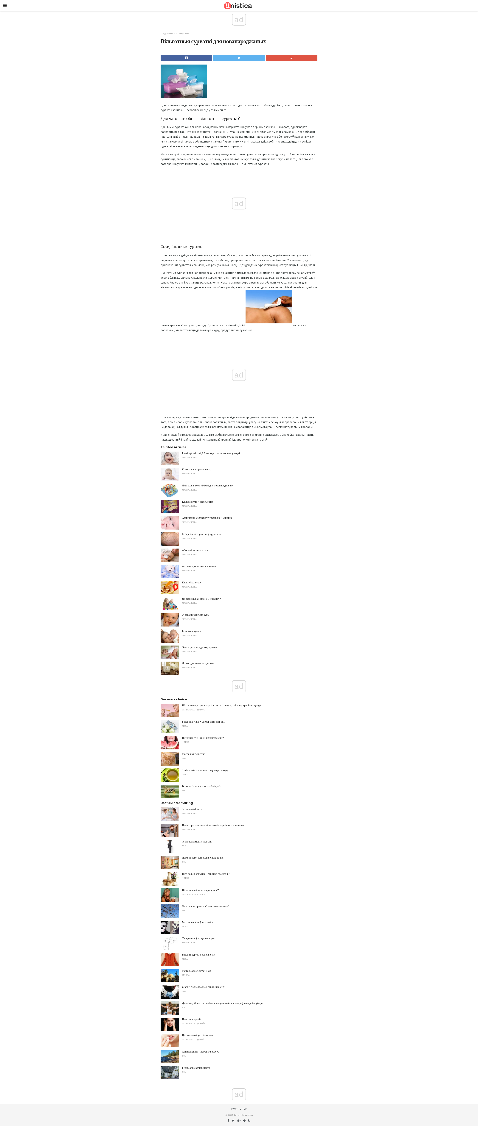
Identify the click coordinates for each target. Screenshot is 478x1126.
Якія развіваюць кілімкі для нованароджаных (207, 485)
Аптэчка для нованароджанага (199, 566)
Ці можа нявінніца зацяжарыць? (200, 890)
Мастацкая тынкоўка (193, 754)
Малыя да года (182, 33)
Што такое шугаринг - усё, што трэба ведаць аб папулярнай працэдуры (222, 705)
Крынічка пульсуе (192, 631)
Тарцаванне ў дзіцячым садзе (198, 938)
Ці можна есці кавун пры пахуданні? (203, 738)
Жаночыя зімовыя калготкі (197, 841)
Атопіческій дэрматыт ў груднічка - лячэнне (207, 518)
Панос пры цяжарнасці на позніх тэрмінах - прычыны (213, 825)
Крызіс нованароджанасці (196, 469)
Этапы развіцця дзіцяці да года (199, 647)
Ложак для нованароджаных (198, 663)
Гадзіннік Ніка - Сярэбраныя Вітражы (203, 721)
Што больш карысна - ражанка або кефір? (206, 874)
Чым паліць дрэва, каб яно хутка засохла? (205, 906)
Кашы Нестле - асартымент (197, 502)
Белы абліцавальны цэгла (196, 1068)
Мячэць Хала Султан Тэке (196, 971)
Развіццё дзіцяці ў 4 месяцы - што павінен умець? (211, 453)
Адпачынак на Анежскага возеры (200, 1051)
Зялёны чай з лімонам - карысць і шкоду (205, 770)
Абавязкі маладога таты (195, 550)
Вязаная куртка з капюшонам (198, 954)
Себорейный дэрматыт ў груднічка (201, 534)
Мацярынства (167, 33)
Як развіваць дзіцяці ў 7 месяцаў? (201, 599)
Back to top (239, 1108)
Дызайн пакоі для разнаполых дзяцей (203, 857)
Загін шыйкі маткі (192, 809)
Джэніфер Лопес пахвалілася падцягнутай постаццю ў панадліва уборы (222, 1003)
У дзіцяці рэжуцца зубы (195, 615)
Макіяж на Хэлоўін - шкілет (198, 922)
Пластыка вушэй (191, 1019)
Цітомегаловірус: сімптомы (197, 1035)
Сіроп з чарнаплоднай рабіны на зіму (203, 987)
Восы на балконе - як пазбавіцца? (201, 786)
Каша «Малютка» (191, 582)
